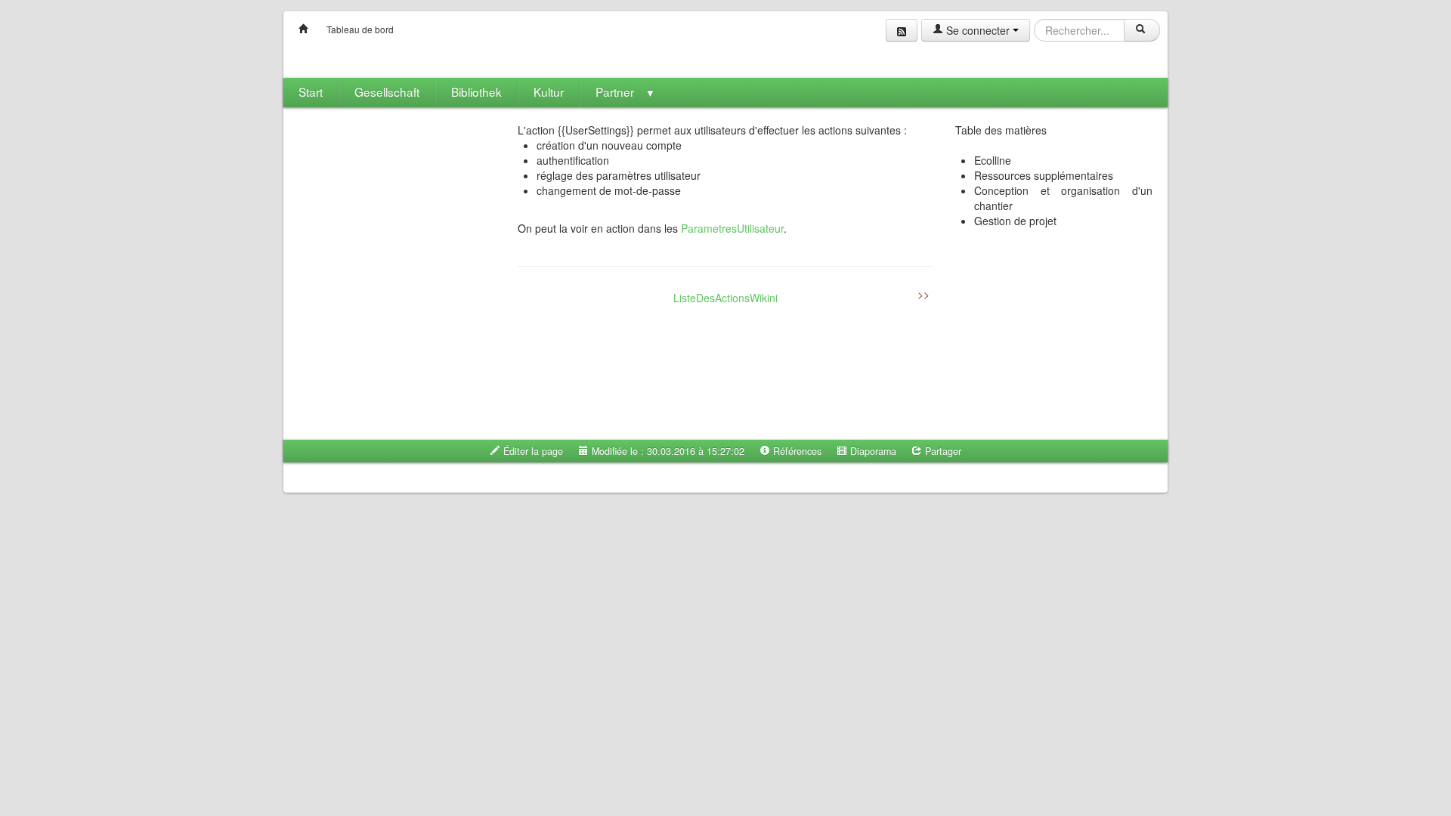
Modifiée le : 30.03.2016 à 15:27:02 (666, 451)
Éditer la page (531, 451)
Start (311, 91)
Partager (941, 451)
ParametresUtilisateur (732, 228)
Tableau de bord (360, 29)
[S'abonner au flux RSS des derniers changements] (901, 30)
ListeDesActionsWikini (725, 297)
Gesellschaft (386, 91)
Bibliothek (476, 91)
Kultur (549, 91)
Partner (625, 91)
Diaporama (871, 451)
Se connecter (978, 30)
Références (795, 451)
